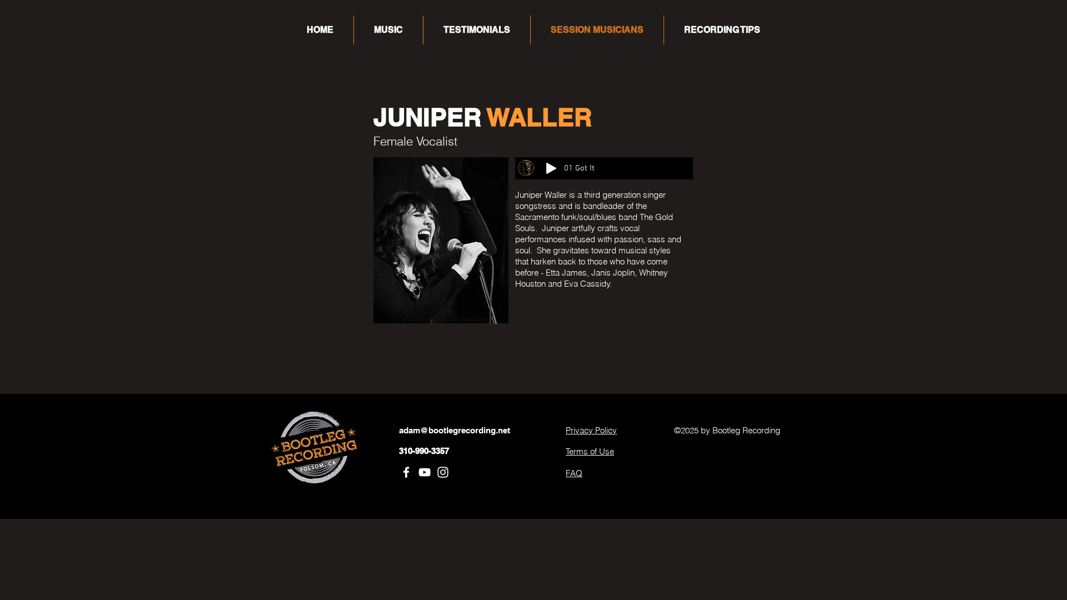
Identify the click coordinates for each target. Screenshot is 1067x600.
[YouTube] (424, 472)
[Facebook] (406, 472)
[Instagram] (443, 472)
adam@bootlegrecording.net (454, 430)
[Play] (551, 168)
